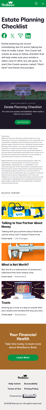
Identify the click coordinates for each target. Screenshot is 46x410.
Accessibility (30, 389)
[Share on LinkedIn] (28, 42)
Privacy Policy (31, 394)
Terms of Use (14, 394)
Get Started (23, 129)
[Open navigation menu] (43, 3)
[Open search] (36, 3)
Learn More (23, 362)
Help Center (15, 389)
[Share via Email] (20, 42)
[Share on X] (12, 42)
